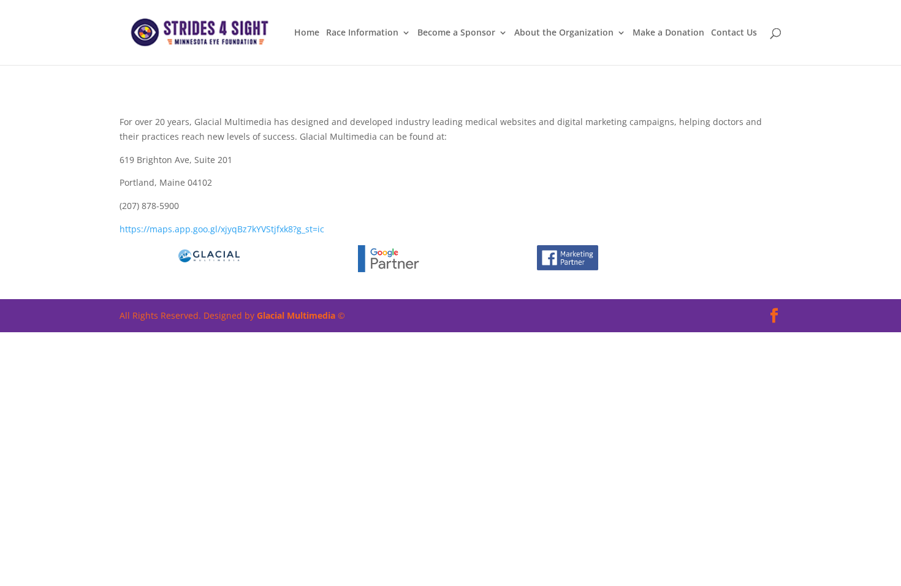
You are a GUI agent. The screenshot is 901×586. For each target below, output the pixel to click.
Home (306, 33)
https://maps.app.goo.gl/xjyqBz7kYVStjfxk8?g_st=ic (222, 229)
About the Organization (564, 33)
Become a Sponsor (456, 33)
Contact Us (734, 33)
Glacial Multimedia (296, 315)
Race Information (362, 33)
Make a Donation (668, 33)
